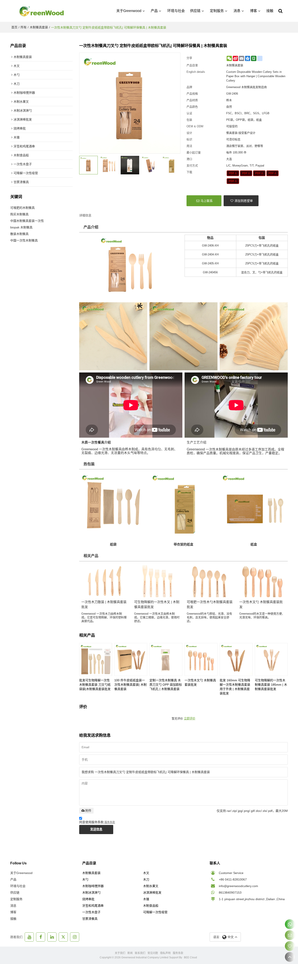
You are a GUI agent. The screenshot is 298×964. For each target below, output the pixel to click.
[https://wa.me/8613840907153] (290, 924)
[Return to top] (290, 957)
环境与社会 (176, 11)
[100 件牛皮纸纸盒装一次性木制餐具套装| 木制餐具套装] (130, 659)
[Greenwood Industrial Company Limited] (41, 11)
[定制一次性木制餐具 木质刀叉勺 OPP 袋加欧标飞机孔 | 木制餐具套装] (165, 659)
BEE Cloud (190, 957)
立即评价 (189, 718)
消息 (236, 11)
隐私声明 (165, 953)
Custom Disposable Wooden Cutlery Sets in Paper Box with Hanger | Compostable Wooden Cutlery (255, 76)
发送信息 (96, 829)
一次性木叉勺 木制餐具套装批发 (261, 604)
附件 (88, 810)
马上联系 (206, 200)
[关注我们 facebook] (40, 937)
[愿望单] (290, 946)
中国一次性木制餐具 (24, 240)
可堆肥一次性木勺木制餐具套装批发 (210, 604)
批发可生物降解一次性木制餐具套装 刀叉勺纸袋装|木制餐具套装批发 (95, 684)
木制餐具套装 (39, 27)
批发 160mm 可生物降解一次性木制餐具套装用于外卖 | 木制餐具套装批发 (235, 686)
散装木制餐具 (19, 234)
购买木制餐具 (19, 214)
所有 (24, 27)
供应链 (195, 11)
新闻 (130, 953)
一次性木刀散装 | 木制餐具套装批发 (104, 604)
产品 (154, 11)
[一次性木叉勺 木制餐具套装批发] (201, 659)
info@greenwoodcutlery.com (238, 886)
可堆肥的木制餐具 (22, 207)
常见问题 (152, 953)
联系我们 (140, 953)
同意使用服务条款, (97, 822)
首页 (14, 27)
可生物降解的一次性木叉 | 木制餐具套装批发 (156, 604)
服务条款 (109, 822)
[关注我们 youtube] (29, 937)
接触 (269, 11)
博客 (253, 11)
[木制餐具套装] (233, 173)
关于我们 (120, 953)
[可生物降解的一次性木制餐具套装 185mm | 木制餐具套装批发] (271, 659)
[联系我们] (290, 935)
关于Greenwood (128, 11)
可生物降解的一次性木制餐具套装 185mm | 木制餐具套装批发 (271, 684)
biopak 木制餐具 (21, 227)
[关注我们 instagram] (74, 937)
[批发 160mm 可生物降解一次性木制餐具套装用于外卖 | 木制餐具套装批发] (236, 659)
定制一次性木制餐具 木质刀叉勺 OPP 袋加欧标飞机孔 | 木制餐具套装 (165, 684)
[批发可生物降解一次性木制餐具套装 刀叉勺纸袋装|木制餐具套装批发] (95, 659)
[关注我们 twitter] (63, 937)
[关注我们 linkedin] (52, 937)
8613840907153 (230, 892)
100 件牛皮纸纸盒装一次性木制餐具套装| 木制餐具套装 (130, 684)
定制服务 (217, 11)
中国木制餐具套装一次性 (27, 221)
